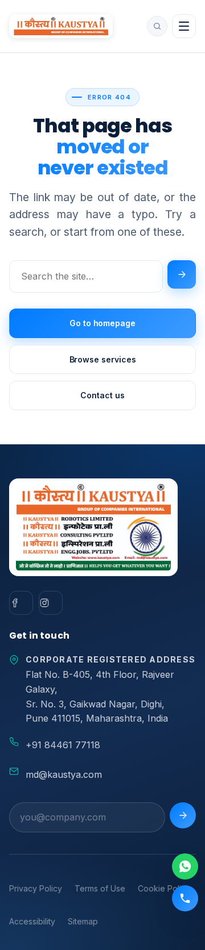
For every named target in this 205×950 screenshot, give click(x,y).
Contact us (102, 395)
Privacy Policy (35, 888)
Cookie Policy (164, 888)
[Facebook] (21, 603)
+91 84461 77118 (63, 745)
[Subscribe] (183, 815)
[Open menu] (184, 26)
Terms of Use (100, 888)
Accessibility (32, 921)
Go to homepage (102, 323)
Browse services (102, 359)
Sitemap (83, 921)
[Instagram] (51, 603)
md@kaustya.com (64, 774)
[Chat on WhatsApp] (185, 866)
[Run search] (181, 274)
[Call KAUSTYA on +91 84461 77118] (185, 898)
